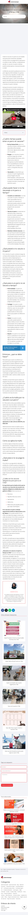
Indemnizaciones (9, 895)
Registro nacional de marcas (13, 897)
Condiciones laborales (7, 890)
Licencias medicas (16, 895)
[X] (6, 610)
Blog (18, 884)
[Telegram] (13, 610)
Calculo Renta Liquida (10, 886)
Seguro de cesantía (11, 898)
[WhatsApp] (9, 610)
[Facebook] (2, 610)
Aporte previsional (4, 884)
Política (6, 897)
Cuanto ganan (15, 890)
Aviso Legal (3, 910)
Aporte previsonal (12, 884)
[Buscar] (23, 16)
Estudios (8, 891)
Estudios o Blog (13, 891)
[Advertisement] (14, 39)
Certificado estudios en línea (9, 888)
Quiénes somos (4, 908)
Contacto (3, 906)
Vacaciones (18, 898)
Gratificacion (19, 891)
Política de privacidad (5, 907)
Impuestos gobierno (8, 893)
